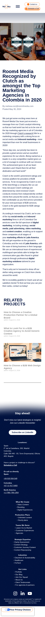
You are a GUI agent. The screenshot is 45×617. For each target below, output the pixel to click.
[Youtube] (30, 593)
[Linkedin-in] (22, 593)
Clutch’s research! (26, 133)
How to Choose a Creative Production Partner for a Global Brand (20, 315)
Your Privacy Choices (20, 609)
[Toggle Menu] (18, 6)
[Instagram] (15, 593)
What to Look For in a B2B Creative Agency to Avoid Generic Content (22, 331)
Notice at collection (12, 614)
